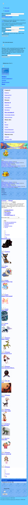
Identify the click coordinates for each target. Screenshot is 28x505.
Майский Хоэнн (5, 161)
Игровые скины (8, 226)
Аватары (4, 80)
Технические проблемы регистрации (9, 165)
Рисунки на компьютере (10, 222)
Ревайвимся (4, 163)
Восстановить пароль (7, 16)
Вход (3, 18)
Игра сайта (7, 97)
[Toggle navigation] (1, 87)
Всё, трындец (4, 164)
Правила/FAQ (8, 95)
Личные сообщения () (7, 78)
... (5, 232)
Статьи (6, 127)
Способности (8, 107)
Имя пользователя (6, 13)
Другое (6, 227)
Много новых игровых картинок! (8, 162)
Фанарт (6, 124)
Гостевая (7, 136)
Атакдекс (7, 105)
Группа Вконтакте (9, 129)
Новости (7, 92)
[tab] (15, 7)
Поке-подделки (8, 117)
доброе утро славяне (6, 166)
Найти (14, 202)
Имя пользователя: (6, 27)
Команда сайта (8, 139)
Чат (5, 122)
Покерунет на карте (9, 132)
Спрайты (6, 224)
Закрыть (5, 494)
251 (6, 237)
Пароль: (4, 28)
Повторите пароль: (6, 30)
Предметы (7, 110)
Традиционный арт (9, 223)
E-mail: (3, 31)
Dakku (12, 166)
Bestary (10, 161)
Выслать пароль (5, 56)
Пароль (3, 15)
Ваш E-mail (4, 55)
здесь (3, 21)
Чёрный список (5, 82)
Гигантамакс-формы (10, 114)
